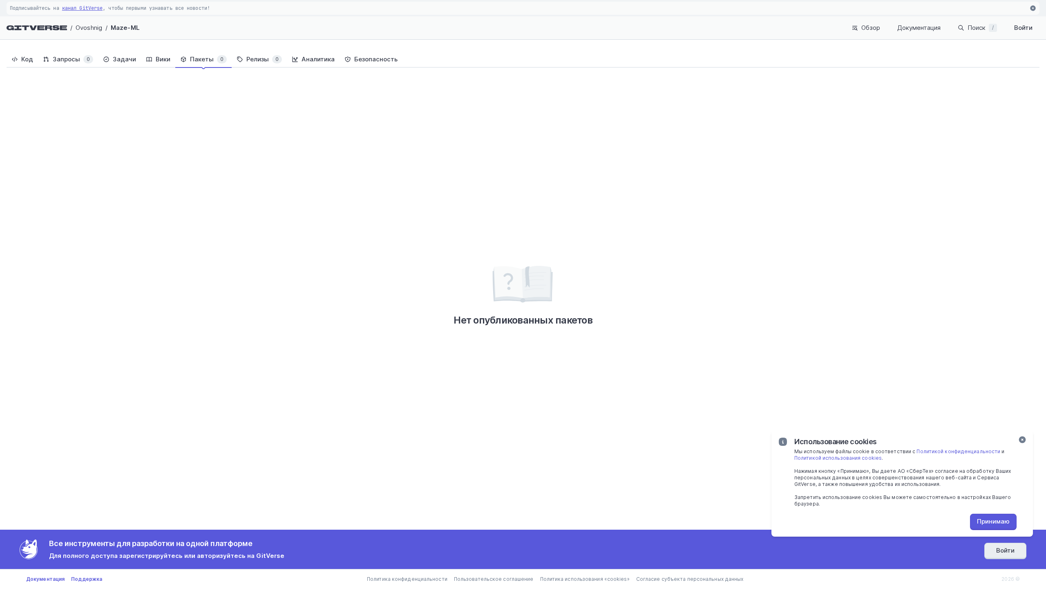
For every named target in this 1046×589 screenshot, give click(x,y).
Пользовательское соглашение (494, 579)
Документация (919, 27)
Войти (1023, 27)
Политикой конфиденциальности (958, 451)
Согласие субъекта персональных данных (690, 579)
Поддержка (86, 579)
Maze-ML (125, 27)
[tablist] (523, 59)
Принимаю (993, 521)
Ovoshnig (89, 27)
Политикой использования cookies (838, 458)
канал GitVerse (82, 8)
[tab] (22, 59)
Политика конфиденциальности (407, 579)
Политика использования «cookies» (585, 579)
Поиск (981, 27)
